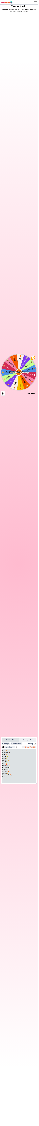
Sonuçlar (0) (27, 740)
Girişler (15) (10, 740)
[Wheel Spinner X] (7, 2)
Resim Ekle (8, 747)
